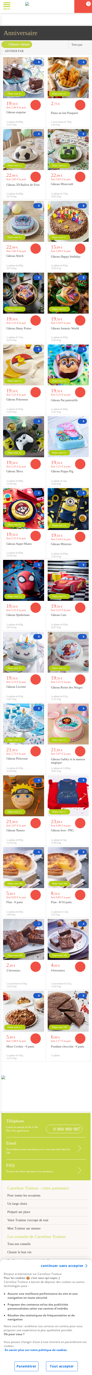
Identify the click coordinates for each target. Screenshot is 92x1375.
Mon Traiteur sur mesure (24, 1228)
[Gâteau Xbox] (23, 436)
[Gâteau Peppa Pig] (68, 436)
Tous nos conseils (19, 1244)
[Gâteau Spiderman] (23, 580)
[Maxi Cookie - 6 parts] (23, 1011)
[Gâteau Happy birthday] (68, 221)
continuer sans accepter (62, 1265)
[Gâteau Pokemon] (23, 364)
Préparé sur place (18, 1212)
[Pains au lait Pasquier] (68, 77)
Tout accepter (62, 1366)
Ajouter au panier (35, 105)
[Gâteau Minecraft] (68, 149)
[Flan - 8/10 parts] (68, 867)
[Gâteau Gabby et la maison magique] (68, 724)
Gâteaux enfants (19, 44)
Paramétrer (26, 1366)
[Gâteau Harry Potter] (23, 293)
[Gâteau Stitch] (23, 221)
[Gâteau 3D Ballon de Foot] (23, 149)
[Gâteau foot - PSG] (68, 795)
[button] (17, 6)
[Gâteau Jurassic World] (68, 293)
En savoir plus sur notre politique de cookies (36, 1350)
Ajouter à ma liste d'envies (41, 124)
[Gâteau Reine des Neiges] (68, 652)
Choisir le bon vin (19, 1252)
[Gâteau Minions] (68, 509)
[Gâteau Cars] (68, 580)
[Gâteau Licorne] (23, 652)
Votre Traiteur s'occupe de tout (27, 1220)
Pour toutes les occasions (23, 1195)
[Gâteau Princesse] (23, 724)
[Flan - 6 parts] (23, 867)
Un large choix (17, 1203)
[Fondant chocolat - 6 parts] (68, 1011)
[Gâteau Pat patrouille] (68, 364)
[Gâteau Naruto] (23, 795)
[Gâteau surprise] (23, 77)
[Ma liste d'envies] (68, 6)
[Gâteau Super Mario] (23, 508)
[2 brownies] (23, 939)
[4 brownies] (68, 939)
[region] (46, 1317)
